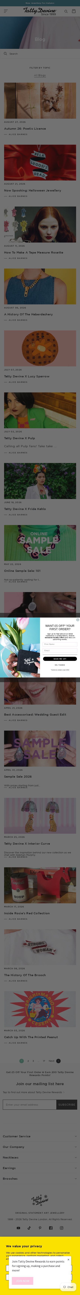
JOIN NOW (22, 1281)
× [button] (68, 1259)
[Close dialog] (77, 620)
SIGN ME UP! (60, 659)
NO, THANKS (60, 665)
